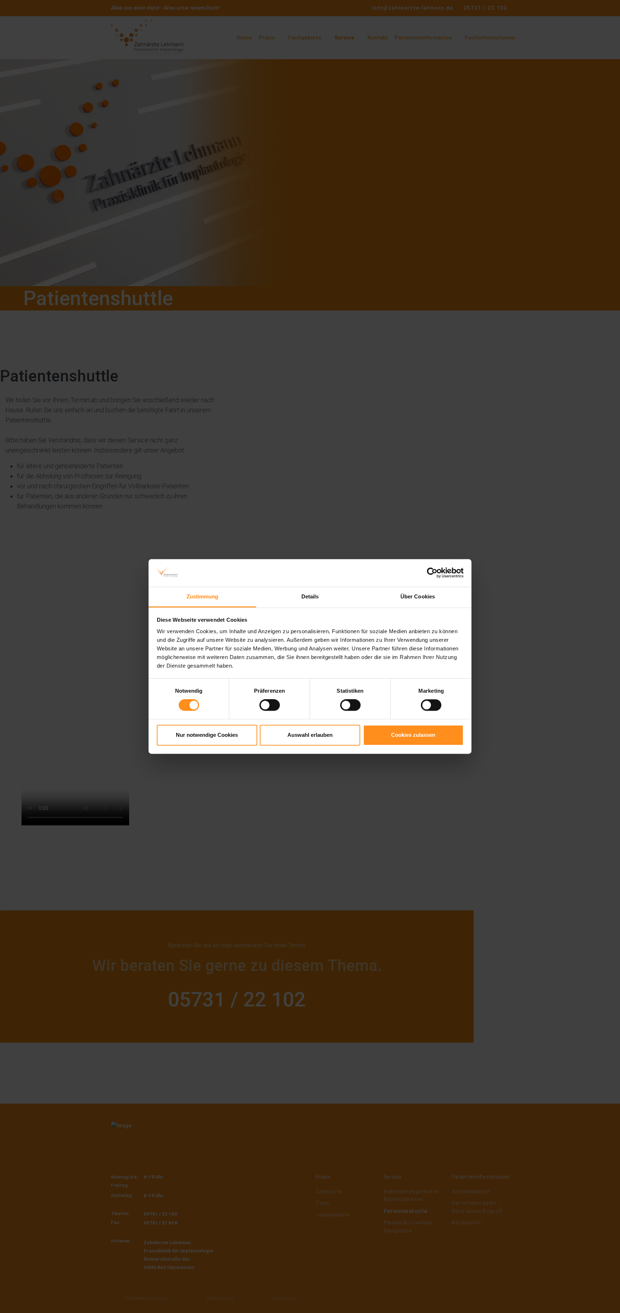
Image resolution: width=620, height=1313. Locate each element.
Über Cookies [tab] (417, 596)
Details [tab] (310, 596)
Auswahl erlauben (310, 735)
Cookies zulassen (413, 735)
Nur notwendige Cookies (207, 735)
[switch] (269, 705)
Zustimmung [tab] (203, 596)
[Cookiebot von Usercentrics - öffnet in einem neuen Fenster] (432, 573)
